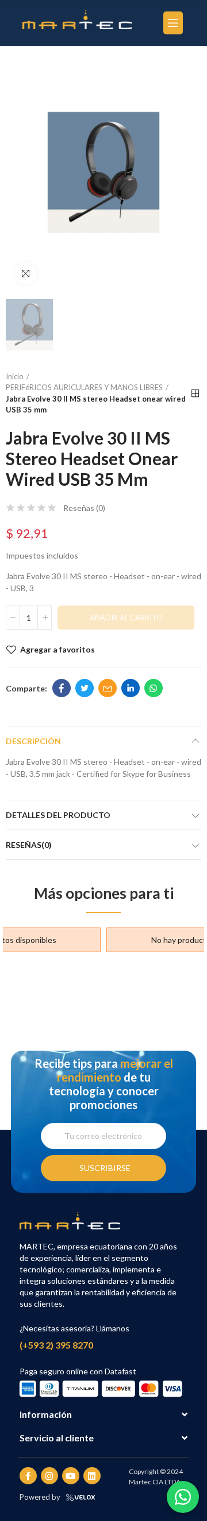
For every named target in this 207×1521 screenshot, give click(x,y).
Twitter (84, 688)
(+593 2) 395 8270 (56, 1344)
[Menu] (173, 22)
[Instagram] (49, 1475)
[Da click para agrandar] (25, 273)
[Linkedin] (92, 1475)
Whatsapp (153, 688)
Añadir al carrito (126, 617)
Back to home (195, 393)
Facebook (61, 688)
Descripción (33, 741)
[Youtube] (70, 1475)
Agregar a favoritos (57, 649)
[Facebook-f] (28, 1475)
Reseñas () (84, 508)
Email (107, 688)
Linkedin (130, 688)
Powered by (40, 1497)
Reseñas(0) (29, 845)
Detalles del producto (58, 815)
